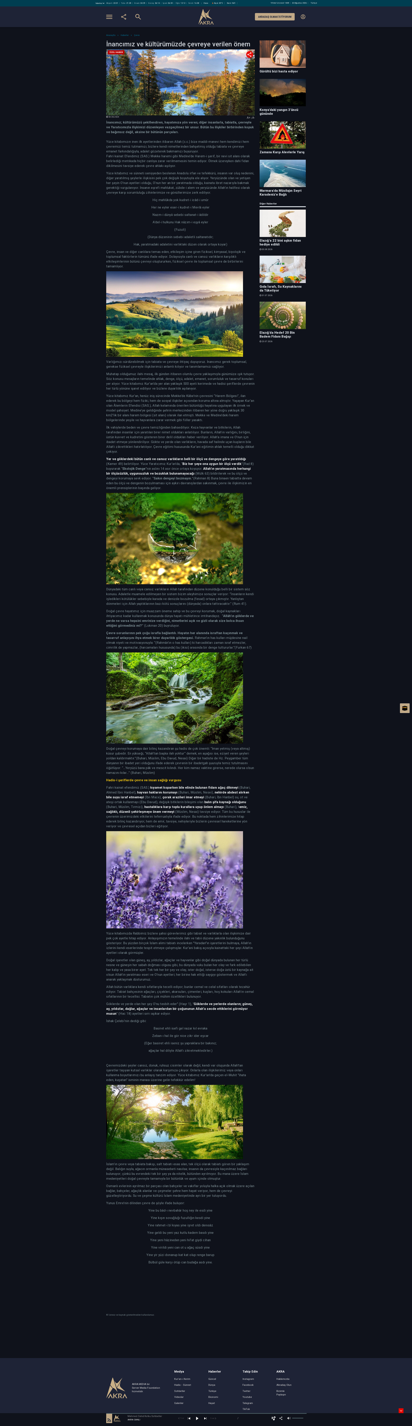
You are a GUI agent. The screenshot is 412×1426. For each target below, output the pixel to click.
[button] (109, 1418)
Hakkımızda (282, 1379)
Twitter (247, 1391)
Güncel (212, 1379)
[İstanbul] (100, 3)
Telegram (248, 1403)
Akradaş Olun (283, 1385)
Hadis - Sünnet (182, 1385)
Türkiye (212, 1391)
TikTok (246, 1409)
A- (253, 117)
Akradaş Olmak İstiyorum (274, 16)
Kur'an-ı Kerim (182, 1379)
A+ (248, 117)
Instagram (248, 1379)
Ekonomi (213, 1397)
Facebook (248, 1385)
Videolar (179, 1397)
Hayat (211, 1403)
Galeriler (179, 1403)
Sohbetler (179, 1391)
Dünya (211, 1385)
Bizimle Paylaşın (281, 1393)
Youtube (247, 1397)
